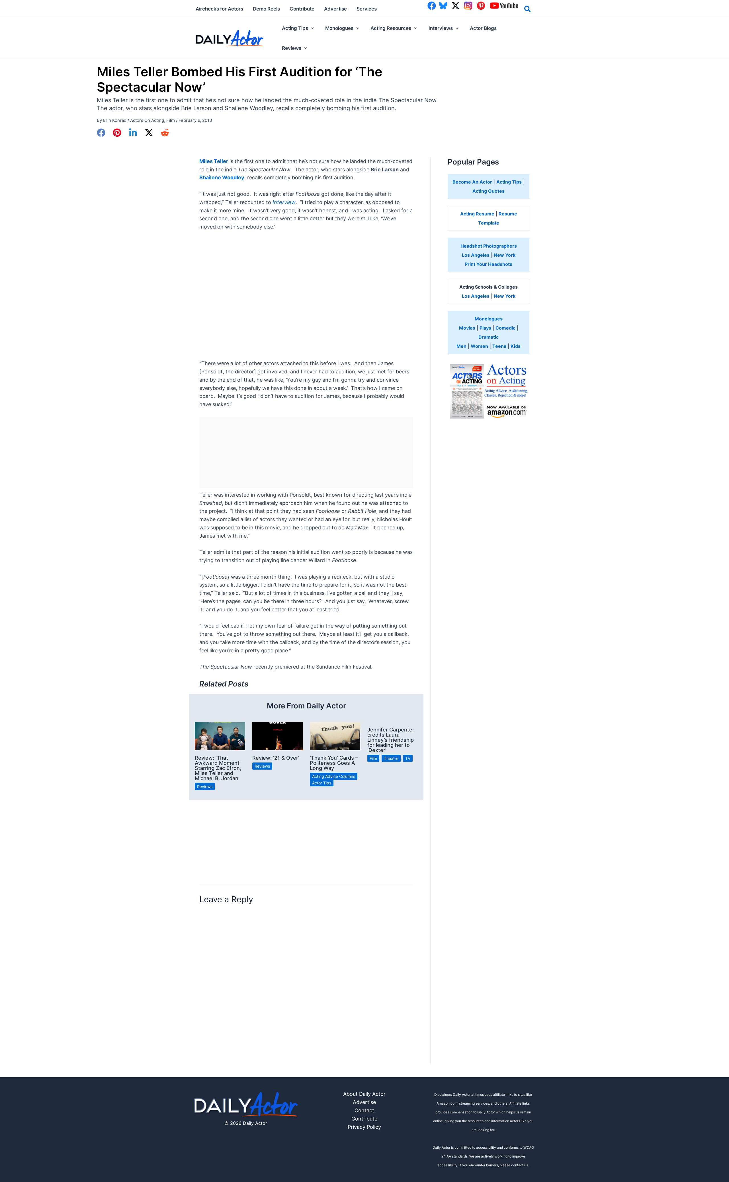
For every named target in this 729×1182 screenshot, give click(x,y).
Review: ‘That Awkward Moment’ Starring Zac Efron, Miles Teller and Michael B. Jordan (218, 768)
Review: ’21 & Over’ (275, 758)
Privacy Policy (364, 1127)
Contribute (364, 1119)
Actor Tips (321, 782)
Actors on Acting (147, 120)
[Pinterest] (117, 132)
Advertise (364, 1102)
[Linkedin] (133, 132)
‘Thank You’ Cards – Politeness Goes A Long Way (334, 763)
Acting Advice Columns (333, 776)
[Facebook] (101, 132)
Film (170, 120)
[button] (527, 10)
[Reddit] (165, 132)
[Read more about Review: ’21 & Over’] (277, 736)
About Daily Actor (364, 1094)
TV (407, 758)
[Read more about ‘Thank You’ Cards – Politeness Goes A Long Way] (335, 736)
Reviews (204, 786)
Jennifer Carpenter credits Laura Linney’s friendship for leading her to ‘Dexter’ (390, 740)
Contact (364, 1110)
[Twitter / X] (149, 132)
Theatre (391, 758)
